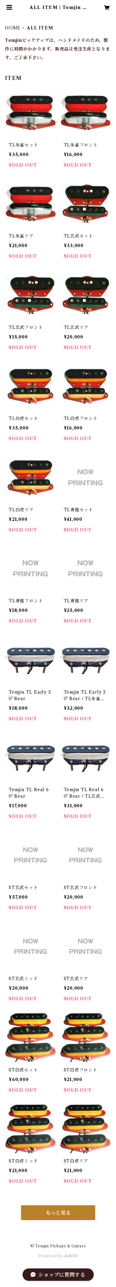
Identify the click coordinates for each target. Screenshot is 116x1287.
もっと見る (58, 1213)
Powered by (51, 1256)
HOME (13, 28)
